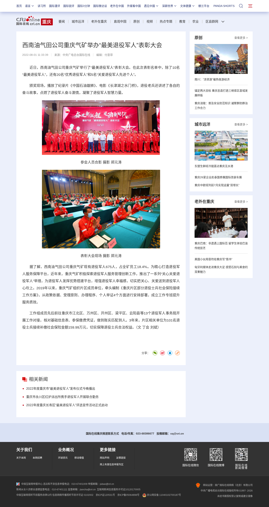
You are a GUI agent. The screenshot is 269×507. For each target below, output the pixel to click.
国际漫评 (54, 5)
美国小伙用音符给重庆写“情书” (213, 259)
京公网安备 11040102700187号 (163, 495)
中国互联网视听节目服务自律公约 (34, 495)
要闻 (61, 21)
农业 (195, 21)
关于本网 (21, 457)
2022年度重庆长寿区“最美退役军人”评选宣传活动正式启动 (67, 405)
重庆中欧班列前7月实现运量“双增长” (217, 185)
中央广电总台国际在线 (76, 54)
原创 (136, 21)
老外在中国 (117, 5)
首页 (19, 5)
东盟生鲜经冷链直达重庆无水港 (214, 166)
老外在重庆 (99, 21)
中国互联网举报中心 (32, 484)
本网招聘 (37, 457)
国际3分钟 (83, 5)
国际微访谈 (100, 5)
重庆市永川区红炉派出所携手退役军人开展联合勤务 (62, 397)
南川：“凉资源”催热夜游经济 (212, 79)
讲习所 (42, 5)
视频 (150, 21)
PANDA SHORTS (224, 5)
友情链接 (121, 457)
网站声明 (104, 457)
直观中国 (120, 21)
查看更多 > (241, 37)
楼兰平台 (203, 5)
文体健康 (185, 5)
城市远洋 (78, 21)
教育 (182, 21)
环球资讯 (63, 457)
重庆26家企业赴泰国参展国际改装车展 (218, 177)
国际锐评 (68, 5)
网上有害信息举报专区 (111, 464)
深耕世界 (167, 5)
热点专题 (166, 21)
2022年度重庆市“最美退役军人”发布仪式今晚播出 (60, 388)
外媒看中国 (134, 5)
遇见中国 (149, 5)
